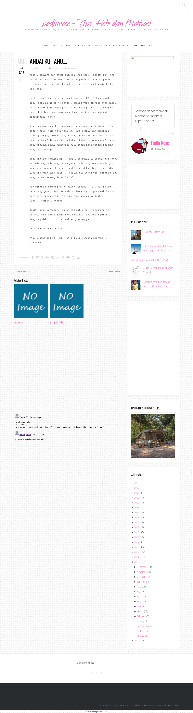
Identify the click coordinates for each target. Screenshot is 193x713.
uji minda (56, 68)
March (140, 611)
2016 (136, 532)
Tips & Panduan (120, 45)
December (142, 566)
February (141, 616)
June (139, 596)
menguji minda (56, 322)
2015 (136, 537)
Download (145, 45)
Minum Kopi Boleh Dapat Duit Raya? (149, 259)
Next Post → (116, 271)
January (140, 621)
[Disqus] (68, 369)
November (142, 571)
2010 (136, 561)
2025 (136, 487)
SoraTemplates (172, 705)
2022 (136, 502)
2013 (136, 547)
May (139, 601)
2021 (136, 507)
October (141, 576)
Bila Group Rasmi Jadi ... (154, 231)
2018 (136, 522)
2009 (136, 640)
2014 (136, 542)
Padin (36, 68)
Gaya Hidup (100, 45)
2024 (136, 492)
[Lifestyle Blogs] (90, 711)
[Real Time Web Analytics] (102, 711)
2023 (136, 497)
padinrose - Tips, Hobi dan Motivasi (96, 24)
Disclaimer (83, 45)
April (139, 606)
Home (44, 45)
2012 (136, 552)
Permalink (71, 68)
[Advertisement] (96, 6)
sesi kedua (18, 322)
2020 (136, 512)
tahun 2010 (142, 635)
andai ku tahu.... (48, 61)
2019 (136, 517)
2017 (136, 527)
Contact (68, 45)
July (138, 591)
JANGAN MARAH (145, 626)
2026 (136, 482)
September (142, 581)
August (140, 586)
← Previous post (23, 271)
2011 (136, 557)
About (55, 45)
